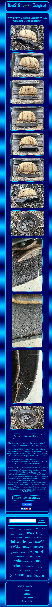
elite (37, 537)
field (30, 542)
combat (30, 566)
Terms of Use (27, 601)
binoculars (19, 556)
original (35, 551)
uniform (30, 556)
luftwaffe (18, 541)
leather (39, 575)
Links (27, 590)
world (39, 542)
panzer (14, 552)
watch (40, 567)
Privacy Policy (27, 597)
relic (15, 547)
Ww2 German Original (27, 586)
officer (13, 534)
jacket (20, 570)
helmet (17, 565)
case (41, 534)
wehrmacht (22, 560)
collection (17, 537)
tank (38, 556)
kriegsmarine (27, 529)
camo (21, 533)
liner (36, 570)
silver (36, 528)
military (38, 546)
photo (28, 570)
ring (29, 575)
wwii (32, 532)
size (23, 552)
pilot (43, 529)
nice (20, 529)
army (27, 546)
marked (28, 537)
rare (37, 560)
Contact (27, 594)
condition (13, 529)
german (17, 574)
